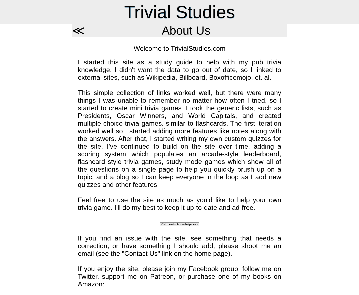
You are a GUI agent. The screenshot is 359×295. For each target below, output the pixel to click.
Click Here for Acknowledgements (179, 224)
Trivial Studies (179, 12)
